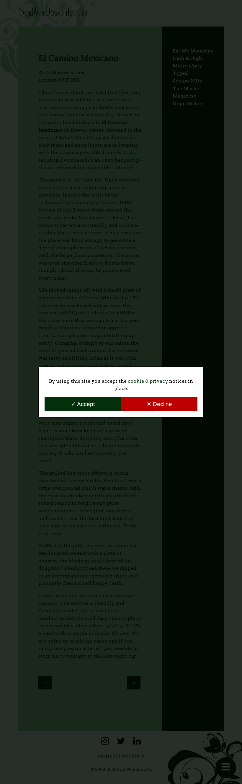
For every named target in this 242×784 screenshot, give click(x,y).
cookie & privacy (148, 381)
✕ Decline (159, 404)
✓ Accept (83, 404)
